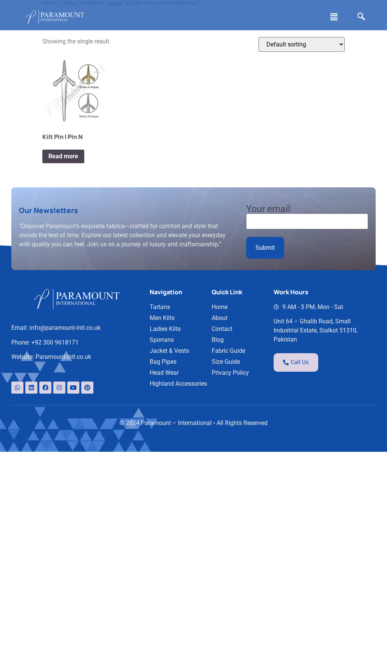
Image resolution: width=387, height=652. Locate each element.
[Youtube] (73, 388)
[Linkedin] (31, 388)
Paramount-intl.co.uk (63, 356)
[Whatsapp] (17, 388)
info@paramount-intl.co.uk (65, 327)
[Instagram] (59, 388)
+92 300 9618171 (55, 342)
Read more (63, 156)
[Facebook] (45, 388)
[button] (333, 17)
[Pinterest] (87, 388)
